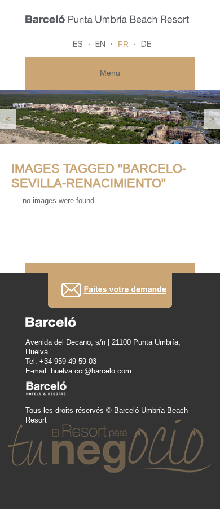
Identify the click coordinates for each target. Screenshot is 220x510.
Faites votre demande (110, 290)
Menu (110, 72)
